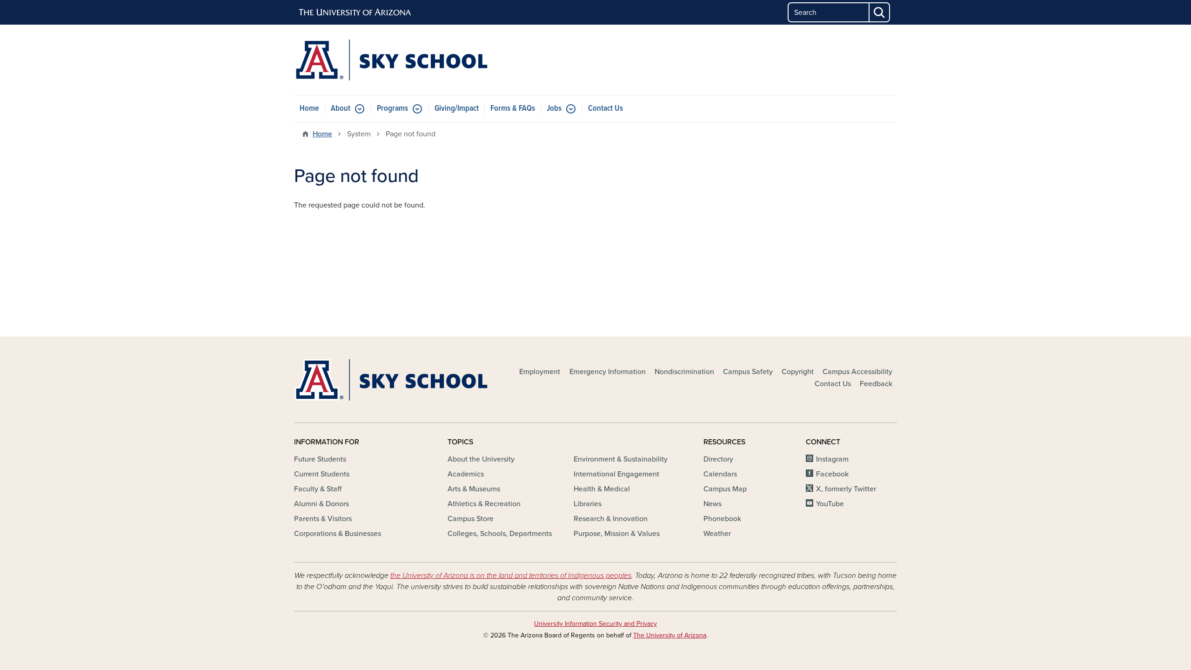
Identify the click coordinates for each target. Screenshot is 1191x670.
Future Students (320, 459)
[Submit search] (880, 12)
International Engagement (616, 474)
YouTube (830, 504)
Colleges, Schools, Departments (500, 533)
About (340, 108)
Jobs (554, 108)
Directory (718, 459)
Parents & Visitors (323, 518)
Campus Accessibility (857, 371)
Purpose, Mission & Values (617, 533)
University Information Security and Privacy (595, 624)
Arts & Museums (474, 489)
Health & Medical (602, 489)
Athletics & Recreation (484, 504)
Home (309, 108)
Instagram (832, 459)
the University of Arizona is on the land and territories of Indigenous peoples (510, 575)
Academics (466, 474)
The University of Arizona (669, 635)
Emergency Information (607, 371)
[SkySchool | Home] (391, 59)
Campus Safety (748, 371)
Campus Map (725, 489)
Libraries (588, 504)
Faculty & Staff (317, 489)
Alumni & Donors (321, 504)
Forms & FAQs (512, 108)
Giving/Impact (457, 108)
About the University (481, 459)
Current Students (321, 474)
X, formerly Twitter (846, 489)
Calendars (720, 474)
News (712, 504)
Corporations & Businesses (337, 533)
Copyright (798, 371)
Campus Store (471, 518)
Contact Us (605, 108)
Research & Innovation (611, 518)
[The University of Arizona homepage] (355, 12)
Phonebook (722, 518)
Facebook (832, 474)
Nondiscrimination (684, 371)
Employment (539, 371)
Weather (717, 533)
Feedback (876, 384)
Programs (392, 108)
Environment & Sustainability (621, 459)
